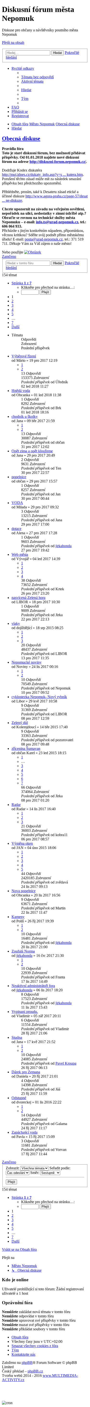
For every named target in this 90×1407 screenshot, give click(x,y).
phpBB (27, 1363)
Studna (17, 1037)
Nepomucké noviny (27, 662)
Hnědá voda (21, 391)
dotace (16, 529)
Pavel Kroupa (65, 1063)
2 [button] (12, 301)
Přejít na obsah (13, 42)
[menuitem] (37, 77)
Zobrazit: (13, 1168)
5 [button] (12, 314)
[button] (21, 283)
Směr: (35, 1173)
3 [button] (12, 305)
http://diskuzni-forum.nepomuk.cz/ (58, 162)
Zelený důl (20, 723)
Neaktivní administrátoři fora (33, 986)
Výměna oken (22, 843)
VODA (17, 503)
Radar (16, 805)
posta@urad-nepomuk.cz (44, 239)
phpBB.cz (35, 1371)
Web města (20, 554)
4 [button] (12, 310)
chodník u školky (25, 416)
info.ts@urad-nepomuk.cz (57, 222)
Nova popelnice (24, 891)
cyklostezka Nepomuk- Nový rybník (39, 697)
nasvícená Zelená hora (28, 598)
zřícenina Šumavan (26, 749)
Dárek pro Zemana (26, 1072)
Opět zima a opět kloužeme (32, 451)
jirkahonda (63, 546)
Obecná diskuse (21, 138)
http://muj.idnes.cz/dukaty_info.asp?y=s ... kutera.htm (42, 174)
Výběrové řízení (24, 356)
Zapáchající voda (24, 1132)
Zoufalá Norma (23, 951)
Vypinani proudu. (25, 1012)
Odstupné (19, 1098)
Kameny (18, 917)
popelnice (19, 477)
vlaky (16, 623)
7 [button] (12, 323)
